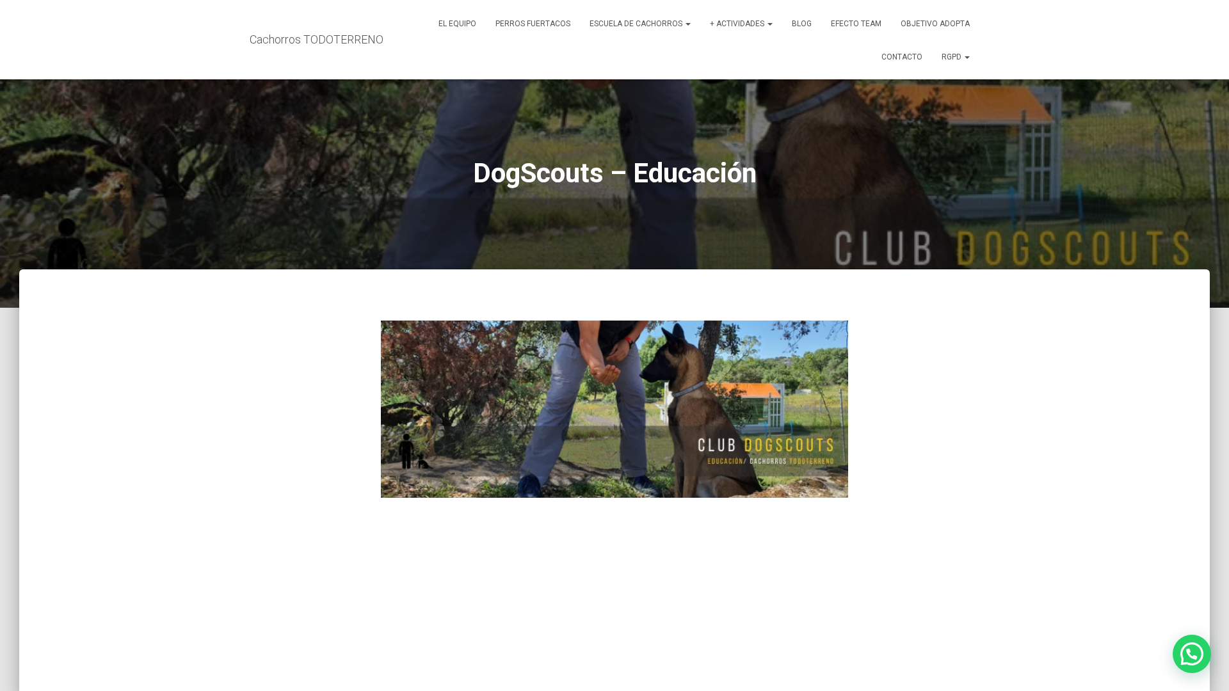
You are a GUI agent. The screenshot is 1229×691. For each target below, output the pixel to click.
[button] (687, 23)
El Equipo (457, 23)
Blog (802, 23)
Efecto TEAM (856, 23)
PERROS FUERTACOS (532, 23)
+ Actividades (738, 23)
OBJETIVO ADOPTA (935, 23)
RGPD (952, 56)
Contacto (901, 56)
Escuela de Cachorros (637, 23)
